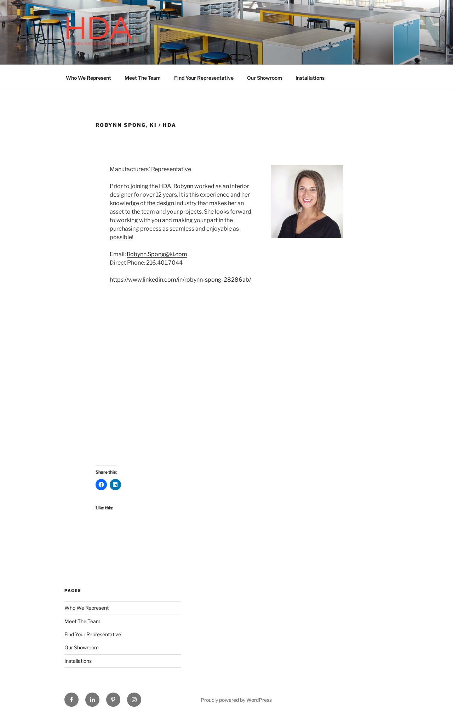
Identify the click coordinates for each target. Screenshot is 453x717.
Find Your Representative (204, 78)
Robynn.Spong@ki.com (157, 254)
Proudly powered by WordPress (236, 700)
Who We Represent (88, 78)
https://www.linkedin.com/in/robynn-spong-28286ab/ (180, 279)
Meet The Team (143, 78)
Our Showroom (264, 78)
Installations (310, 78)
